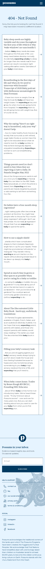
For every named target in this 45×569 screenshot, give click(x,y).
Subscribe (22, 469)
